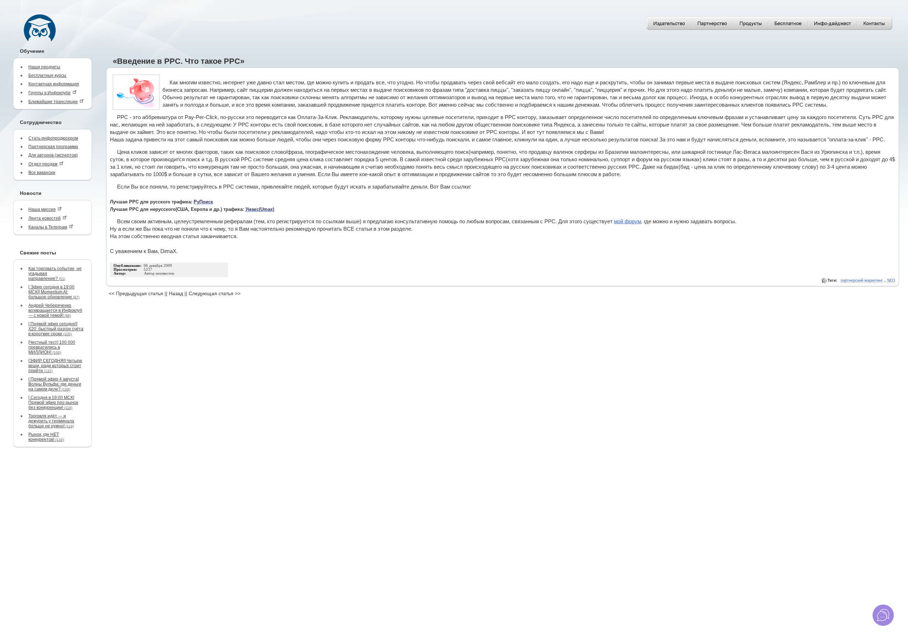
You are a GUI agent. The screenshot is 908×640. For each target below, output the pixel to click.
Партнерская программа (53, 146)
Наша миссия (42, 209)
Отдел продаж (42, 164)
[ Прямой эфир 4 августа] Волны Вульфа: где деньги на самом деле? (54, 384)
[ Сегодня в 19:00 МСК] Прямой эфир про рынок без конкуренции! (53, 402)
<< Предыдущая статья (136, 293)
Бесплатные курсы (47, 75)
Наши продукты (44, 66)
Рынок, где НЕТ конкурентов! (46, 437)
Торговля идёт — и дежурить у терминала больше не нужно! (51, 421)
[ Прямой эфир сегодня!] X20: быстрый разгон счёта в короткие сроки (55, 328)
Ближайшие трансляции (53, 101)
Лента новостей (44, 218)
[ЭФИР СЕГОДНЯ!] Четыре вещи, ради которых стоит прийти (55, 365)
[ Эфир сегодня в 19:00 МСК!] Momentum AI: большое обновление (53, 292)
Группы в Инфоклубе (49, 92)
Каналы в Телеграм (47, 227)
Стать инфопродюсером (53, 138)
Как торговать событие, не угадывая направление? (55, 273)
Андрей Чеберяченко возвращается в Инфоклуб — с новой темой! (55, 310)
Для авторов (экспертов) (53, 155)
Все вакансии (41, 172)
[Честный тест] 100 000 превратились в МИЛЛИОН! (51, 347)
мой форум (627, 221)
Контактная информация (53, 84)
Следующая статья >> (214, 293)
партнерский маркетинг (862, 280)
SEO (891, 280)
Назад (176, 293)
